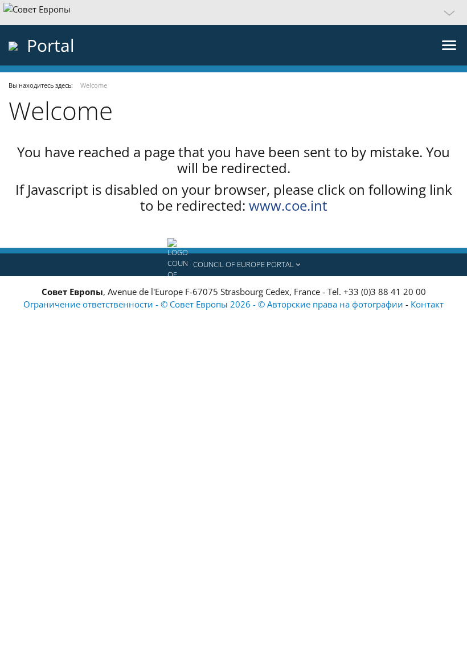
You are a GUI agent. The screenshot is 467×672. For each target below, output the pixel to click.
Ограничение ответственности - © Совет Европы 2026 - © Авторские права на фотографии (214, 304)
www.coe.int (288, 205)
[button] (233, 12)
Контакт (427, 304)
